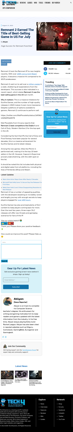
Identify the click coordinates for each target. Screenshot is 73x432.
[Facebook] (27, 63)
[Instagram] (5, 337)
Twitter (61, 416)
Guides (29, 2)
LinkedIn (61, 413)
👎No (11, 223)
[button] (71, 3)
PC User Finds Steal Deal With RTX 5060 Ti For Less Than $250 (57, 90)
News (4, 2)
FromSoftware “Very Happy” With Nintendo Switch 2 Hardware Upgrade (7, 383)
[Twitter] (31, 63)
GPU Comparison (9, 8)
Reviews (23, 2)
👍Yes (4, 223)
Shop (60, 404)
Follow (68, 73)
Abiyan (5, 42)
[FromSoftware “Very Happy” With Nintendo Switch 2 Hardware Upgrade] (7, 375)
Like (69, 69)
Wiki (35, 2)
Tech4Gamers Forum (29, 350)
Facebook (62, 410)
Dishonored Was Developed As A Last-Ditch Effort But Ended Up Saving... (35, 383)
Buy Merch (56, 2)
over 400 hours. (24, 200)
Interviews (44, 407)
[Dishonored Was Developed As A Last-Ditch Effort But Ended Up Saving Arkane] (35, 375)
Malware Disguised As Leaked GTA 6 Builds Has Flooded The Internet (56, 98)
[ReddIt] (39, 63)
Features (43, 410)
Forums (47, 2)
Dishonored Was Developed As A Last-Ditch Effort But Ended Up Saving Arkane (57, 94)
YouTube (62, 419)
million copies (34, 84)
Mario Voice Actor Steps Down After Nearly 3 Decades (20, 179)
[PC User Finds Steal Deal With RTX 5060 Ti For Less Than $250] (21, 374)
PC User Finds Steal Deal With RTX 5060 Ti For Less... (21, 380)
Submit (4, 261)
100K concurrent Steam (27, 74)
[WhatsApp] (35, 63)
